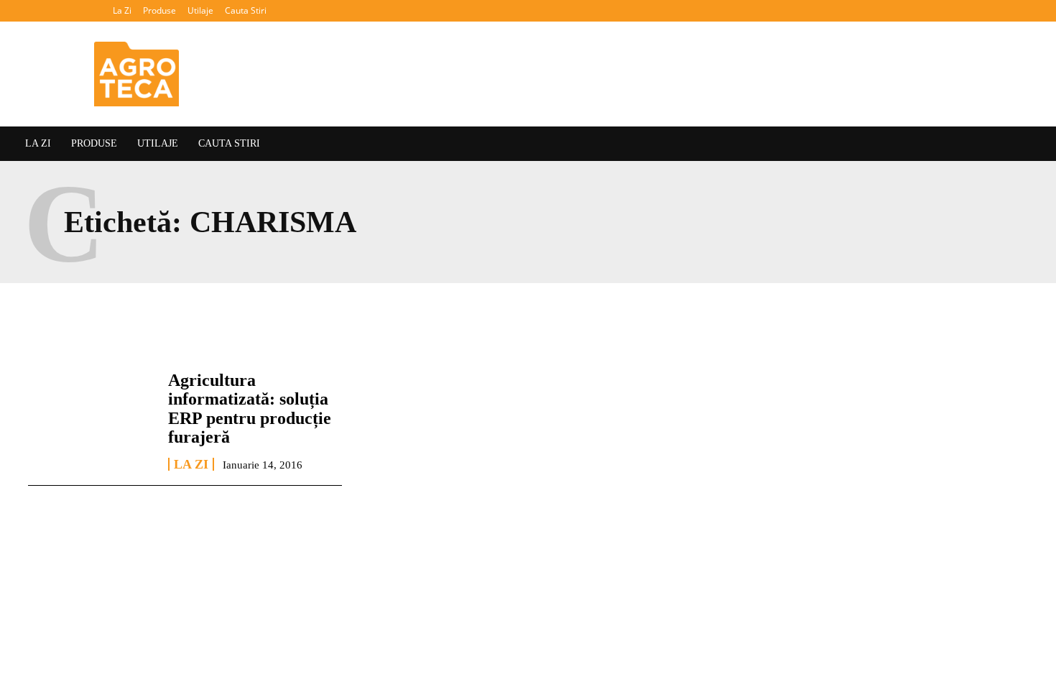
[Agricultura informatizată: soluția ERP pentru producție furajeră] (91, 420)
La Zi (122, 10)
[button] (1031, 10)
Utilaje (200, 10)
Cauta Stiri (246, 10)
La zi (191, 464)
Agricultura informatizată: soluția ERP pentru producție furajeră (249, 408)
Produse (159, 10)
